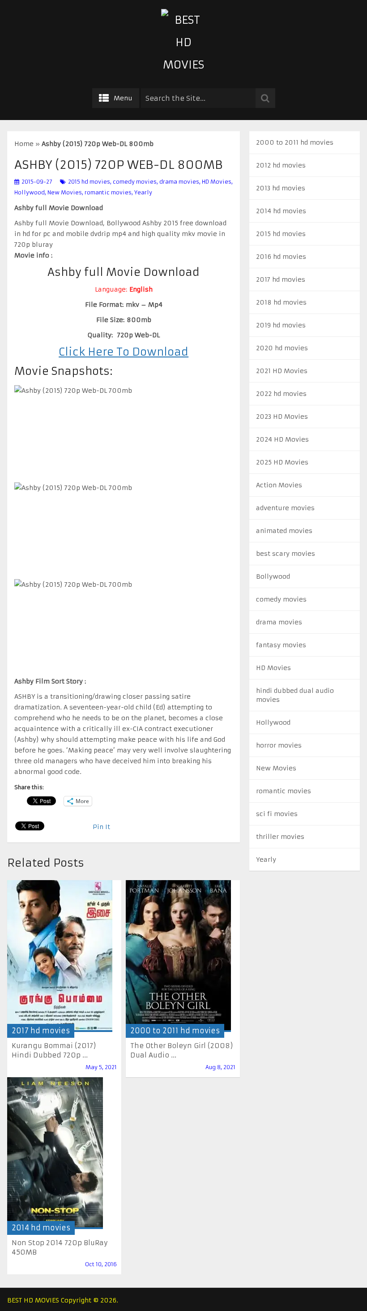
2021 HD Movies (281, 371)
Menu (123, 98)
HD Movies (216, 181)
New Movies (64, 192)
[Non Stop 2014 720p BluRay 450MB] (55, 1153)
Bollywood (273, 576)
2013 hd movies (280, 188)
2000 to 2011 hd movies (175, 1030)
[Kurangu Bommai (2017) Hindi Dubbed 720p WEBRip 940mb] (59, 956)
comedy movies (135, 181)
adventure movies (285, 508)
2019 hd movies (281, 325)
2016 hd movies (281, 257)
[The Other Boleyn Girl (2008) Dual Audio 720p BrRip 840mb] (178, 956)
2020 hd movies (282, 348)
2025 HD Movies (282, 462)
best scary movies (285, 554)
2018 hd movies (281, 302)
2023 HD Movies (282, 417)
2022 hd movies (281, 394)
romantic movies (108, 192)
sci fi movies (277, 814)
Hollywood (29, 192)
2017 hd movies (41, 1030)
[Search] (265, 98)
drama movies (179, 181)
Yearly (143, 192)
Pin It (101, 827)
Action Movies (279, 485)
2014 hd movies (41, 1227)
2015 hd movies (89, 181)
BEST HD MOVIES (33, 1300)
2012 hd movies (281, 165)
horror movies (279, 745)
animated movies (284, 531)
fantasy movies (281, 645)
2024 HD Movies (282, 439)
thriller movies (280, 837)
